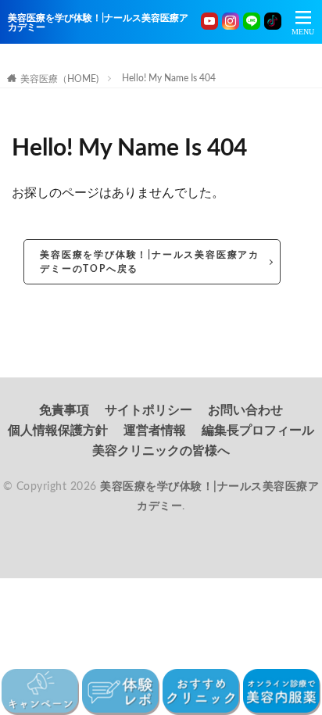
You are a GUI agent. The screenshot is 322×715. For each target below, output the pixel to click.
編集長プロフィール (258, 430)
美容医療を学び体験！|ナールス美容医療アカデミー (98, 22)
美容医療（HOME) (59, 79)
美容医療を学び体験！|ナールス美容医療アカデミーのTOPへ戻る (149, 261)
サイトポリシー (148, 410)
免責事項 (64, 410)
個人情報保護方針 (58, 430)
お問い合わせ (245, 410)
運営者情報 (154, 430)
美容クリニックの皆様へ (161, 451)
